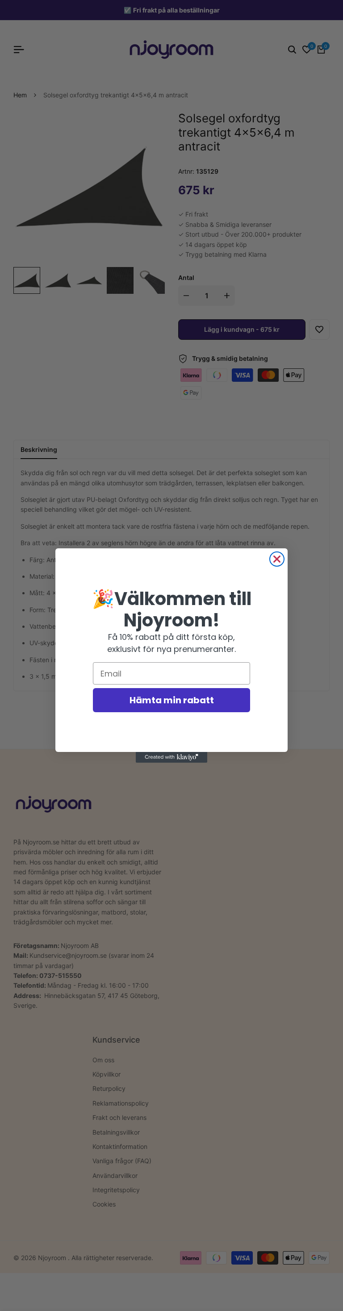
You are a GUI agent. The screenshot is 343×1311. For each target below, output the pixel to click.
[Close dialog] (277, 559)
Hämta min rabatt (172, 700)
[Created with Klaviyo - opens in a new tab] (171, 757)
